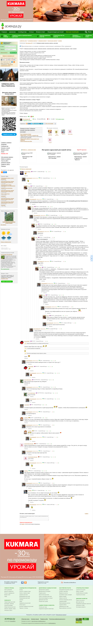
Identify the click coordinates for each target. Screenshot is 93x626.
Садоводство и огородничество (27, 588)
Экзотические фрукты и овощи (45, 598)
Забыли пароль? (4, 52)
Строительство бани (80, 594)
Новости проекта (6, 159)
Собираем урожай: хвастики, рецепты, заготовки (47, 43)
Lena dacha (26, 404)
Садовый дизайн (63, 601)
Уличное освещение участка (65, 599)
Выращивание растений (24, 596)
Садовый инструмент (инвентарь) (46, 608)
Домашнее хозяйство (81, 598)
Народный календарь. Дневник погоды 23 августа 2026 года (7, 202)
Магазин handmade (72, 32)
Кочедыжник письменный (6, 254)
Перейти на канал (8, 134)
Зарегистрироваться (26, 522)
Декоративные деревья (44, 589)
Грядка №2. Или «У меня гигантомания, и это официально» (8, 185)
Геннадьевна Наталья (28, 443)
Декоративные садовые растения (47, 588)
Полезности (7, 600)
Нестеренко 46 (29, 43)
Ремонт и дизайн (79, 591)
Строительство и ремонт (82, 588)
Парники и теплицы (23, 608)
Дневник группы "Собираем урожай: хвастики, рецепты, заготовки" (27, 130)
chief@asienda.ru (41, 621)
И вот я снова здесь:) (5, 193)
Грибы (20, 601)
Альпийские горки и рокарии (65, 594)
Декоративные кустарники (44, 591)
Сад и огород (6, 36)
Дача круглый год (80, 602)
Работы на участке (80, 600)
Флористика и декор (43, 601)
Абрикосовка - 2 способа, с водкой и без (29, 135)
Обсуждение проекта (7, 157)
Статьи (31, 32)
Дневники (12, 32)
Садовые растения (23, 594)
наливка (60, 40)
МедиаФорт (12, 621)
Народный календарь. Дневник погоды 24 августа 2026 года (7, 191)
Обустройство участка (65, 588)
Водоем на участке (63, 593)
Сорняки (21, 599)
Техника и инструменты (77, 36)
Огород (21, 589)
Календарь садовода (9, 603)
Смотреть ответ (4, 278)
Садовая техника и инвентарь (46, 605)
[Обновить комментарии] (91, 258)
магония (26, 470)
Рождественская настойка (26, 141)
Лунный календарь (8, 605)
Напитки (25, 113)
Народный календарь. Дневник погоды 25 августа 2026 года (7, 182)
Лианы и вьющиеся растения (45, 596)
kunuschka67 (27, 341)
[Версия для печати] (55, 123)
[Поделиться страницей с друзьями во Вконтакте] (28, 123)
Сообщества (22, 32)
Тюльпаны (3, 205)
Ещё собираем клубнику (25, 134)
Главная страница (6, 142)
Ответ (38, 239)
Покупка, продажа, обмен (10, 608)
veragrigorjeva (57, 135)
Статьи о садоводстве (9, 593)
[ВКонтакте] (4, 172)
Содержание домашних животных (83, 603)
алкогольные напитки (52, 40)
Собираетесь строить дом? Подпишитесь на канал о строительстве (8, 85)
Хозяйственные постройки (82, 593)
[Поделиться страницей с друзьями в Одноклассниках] (26, 123)
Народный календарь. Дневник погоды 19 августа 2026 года (7, 199)
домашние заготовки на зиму (30, 48)
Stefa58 (50, 142)
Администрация (5, 162)
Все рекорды (3, 224)
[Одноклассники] (2, 172)
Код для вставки (49, 123)
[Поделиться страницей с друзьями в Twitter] (31, 123)
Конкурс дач (4, 153)
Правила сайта (5, 164)
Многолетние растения (44, 594)
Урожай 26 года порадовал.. (7, 188)
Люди (2, 151)
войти (23, 524)
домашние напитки (42, 40)
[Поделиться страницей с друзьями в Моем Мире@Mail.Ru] (30, 123)
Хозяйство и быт (89, 36)
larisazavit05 (70, 134)
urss (29, 186)
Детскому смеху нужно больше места (9, 93)
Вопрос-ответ (40, 32)
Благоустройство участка (45, 36)
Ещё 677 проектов (81, 149)
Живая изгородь (62, 596)
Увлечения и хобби (80, 605)
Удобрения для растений (24, 603)
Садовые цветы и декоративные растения (22, 36)
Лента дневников (8, 589)
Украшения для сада (63, 606)
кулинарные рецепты (32, 40)
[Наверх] (91, 256)
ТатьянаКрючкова (50, 135)
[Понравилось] (49, 171)
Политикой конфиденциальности (7, 65)
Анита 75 (63, 134)
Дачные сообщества (8, 591)
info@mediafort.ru (52, 623)
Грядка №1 (3, 196)
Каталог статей (5, 148)
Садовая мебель (63, 604)
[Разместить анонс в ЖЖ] (41, 123)
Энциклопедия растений (56, 32)
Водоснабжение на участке (65, 608)
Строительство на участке (59, 36)
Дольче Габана (27, 171)
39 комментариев (60, 119)
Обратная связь (25, 619)
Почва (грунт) (22, 604)
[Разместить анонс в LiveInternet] (35, 123)
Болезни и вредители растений (26, 606)
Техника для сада (43, 607)
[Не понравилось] (48, 171)
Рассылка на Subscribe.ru (70, 582)
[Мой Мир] (6, 172)
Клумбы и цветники (63, 591)
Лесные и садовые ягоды (25, 591)
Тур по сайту (4, 160)
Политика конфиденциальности (57, 619)
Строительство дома (80, 589)
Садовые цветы (42, 593)
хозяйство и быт (23, 40)
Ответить (26, 175)
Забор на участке (63, 598)
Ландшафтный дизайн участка (66, 589)
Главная (4, 32)
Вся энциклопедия (5, 269)
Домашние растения (43, 599)
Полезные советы (8, 610)
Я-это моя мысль (27, 379)
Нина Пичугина (34, 621)
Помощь (3, 166)
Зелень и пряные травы (24, 593)
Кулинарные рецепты (80, 607)
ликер (71, 48)
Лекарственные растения (9, 607)
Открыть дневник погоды (6, 242)
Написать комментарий (26, 169)
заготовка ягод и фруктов (53, 48)
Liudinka (26, 417)
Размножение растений (24, 598)
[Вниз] (91, 260)
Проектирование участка (64, 603)
